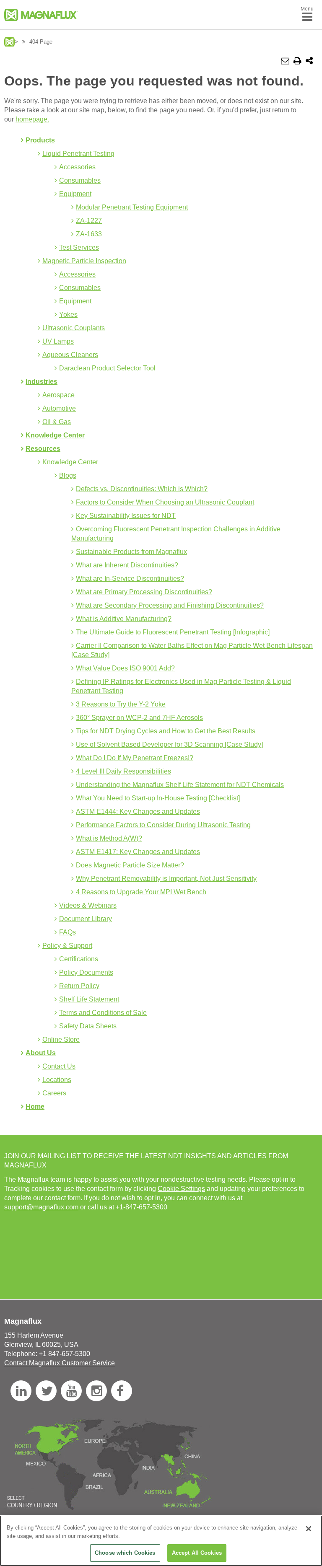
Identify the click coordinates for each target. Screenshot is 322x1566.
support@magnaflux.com (41, 1207)
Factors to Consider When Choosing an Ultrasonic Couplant (165, 502)
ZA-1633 (89, 234)
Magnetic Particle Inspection (84, 260)
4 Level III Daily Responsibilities (123, 771)
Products (40, 140)
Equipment (75, 193)
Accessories (77, 167)
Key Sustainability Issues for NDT (126, 515)
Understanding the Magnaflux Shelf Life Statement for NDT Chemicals (180, 784)
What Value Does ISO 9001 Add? (125, 668)
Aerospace (58, 395)
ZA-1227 (89, 220)
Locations (56, 1079)
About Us (41, 1052)
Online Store (61, 1039)
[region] (161, 1540)
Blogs (67, 475)
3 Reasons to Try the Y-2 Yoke (121, 704)
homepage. (32, 119)
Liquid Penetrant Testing (78, 153)
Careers (54, 1093)
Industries (41, 381)
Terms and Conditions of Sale (103, 1012)
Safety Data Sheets (88, 1026)
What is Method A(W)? (109, 838)
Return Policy (79, 985)
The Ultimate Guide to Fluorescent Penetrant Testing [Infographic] (173, 632)
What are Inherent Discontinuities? (127, 565)
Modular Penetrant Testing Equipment (132, 207)
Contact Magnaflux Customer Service (59, 1363)
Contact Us (58, 1066)
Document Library (85, 918)
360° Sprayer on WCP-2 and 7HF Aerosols (139, 717)
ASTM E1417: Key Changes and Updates (138, 851)
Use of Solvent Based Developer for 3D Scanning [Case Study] (169, 744)
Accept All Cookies (197, 1553)
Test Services (79, 247)
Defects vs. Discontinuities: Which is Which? (142, 488)
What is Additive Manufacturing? (123, 618)
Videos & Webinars (88, 905)
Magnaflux (9, 42)
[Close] (308, 1528)
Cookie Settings (181, 1188)
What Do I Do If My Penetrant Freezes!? (134, 757)
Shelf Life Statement (89, 999)
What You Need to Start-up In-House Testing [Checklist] (158, 798)
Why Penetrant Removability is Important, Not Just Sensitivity (166, 878)
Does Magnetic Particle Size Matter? (130, 865)
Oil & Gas (56, 421)
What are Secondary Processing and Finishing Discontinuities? (170, 605)
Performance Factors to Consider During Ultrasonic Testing (163, 824)
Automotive (59, 408)
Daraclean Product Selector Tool (107, 368)
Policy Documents (86, 972)
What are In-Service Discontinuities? (130, 578)
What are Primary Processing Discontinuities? (144, 591)
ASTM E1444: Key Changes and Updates (138, 811)
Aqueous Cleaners (70, 354)
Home (35, 1106)
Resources (43, 448)
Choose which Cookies (125, 1553)
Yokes (68, 314)
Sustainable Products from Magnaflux (131, 551)
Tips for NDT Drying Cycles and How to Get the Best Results (165, 731)
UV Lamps (58, 341)
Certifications (78, 959)
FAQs (67, 932)
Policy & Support (67, 945)
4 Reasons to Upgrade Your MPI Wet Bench (141, 892)
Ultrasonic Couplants (73, 327)
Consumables (80, 180)
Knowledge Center (55, 435)
